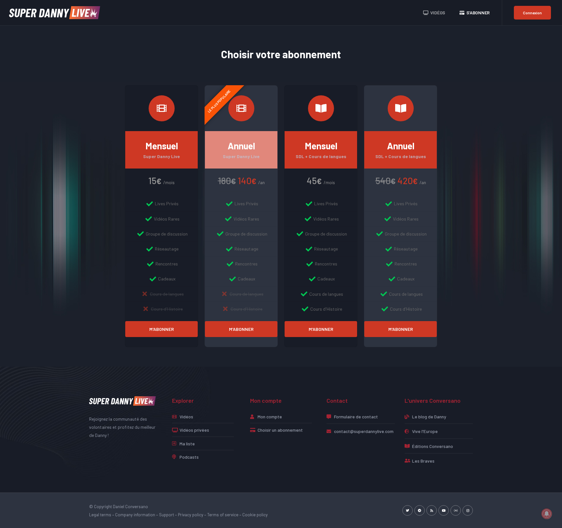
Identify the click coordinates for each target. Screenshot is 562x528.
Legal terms (100, 514)
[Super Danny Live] (54, 12)
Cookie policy (255, 514)
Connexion (532, 12)
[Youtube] (443, 510)
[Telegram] (419, 510)
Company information (135, 514)
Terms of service (222, 514)
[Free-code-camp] (455, 510)
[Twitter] (407, 510)
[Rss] (431, 510)
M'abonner (161, 329)
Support (166, 514)
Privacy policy (190, 514)
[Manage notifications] (547, 513)
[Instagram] (467, 510)
